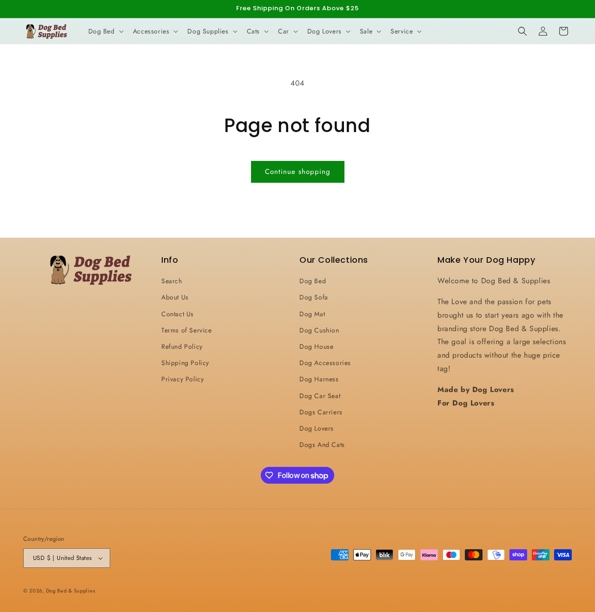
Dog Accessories (325, 362)
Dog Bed (312, 281)
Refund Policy (182, 346)
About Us (175, 297)
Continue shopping (298, 171)
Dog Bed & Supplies (70, 590)
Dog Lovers (316, 428)
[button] (105, 31)
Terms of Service (186, 330)
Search (171, 281)
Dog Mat (312, 314)
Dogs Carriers (321, 412)
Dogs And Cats (322, 444)
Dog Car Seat (319, 395)
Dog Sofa (313, 297)
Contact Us (177, 314)
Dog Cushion (319, 330)
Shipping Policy (185, 362)
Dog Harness (319, 379)
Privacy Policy (182, 379)
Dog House (316, 346)
